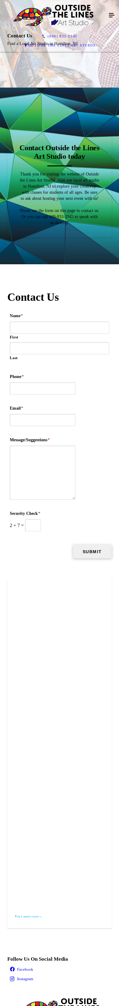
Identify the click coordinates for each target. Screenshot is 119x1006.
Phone (17, 376)
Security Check (25, 513)
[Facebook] (59, 969)
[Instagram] (59, 979)
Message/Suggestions (30, 440)
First (14, 337)
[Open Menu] (111, 15)
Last (13, 358)
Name (16, 316)
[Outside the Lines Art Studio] (53, 15)
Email (16, 408)
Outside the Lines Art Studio (62, 45)
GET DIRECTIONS (28, 917)
